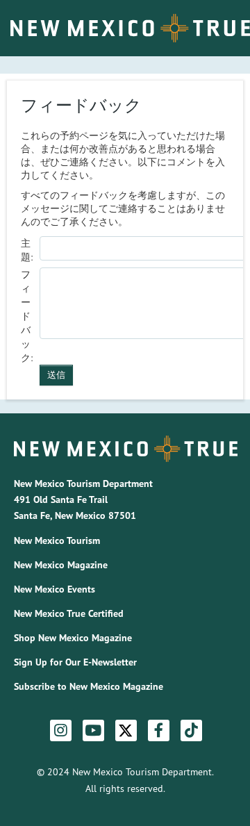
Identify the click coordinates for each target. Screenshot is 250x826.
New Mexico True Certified (69, 613)
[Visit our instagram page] (60, 731)
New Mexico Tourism (57, 540)
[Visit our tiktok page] (191, 731)
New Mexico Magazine (61, 565)
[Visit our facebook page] (158, 731)
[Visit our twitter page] (125, 730)
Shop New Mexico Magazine (73, 637)
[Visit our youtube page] (93, 731)
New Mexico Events (54, 589)
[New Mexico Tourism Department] (126, 449)
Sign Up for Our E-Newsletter (75, 662)
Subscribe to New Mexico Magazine (88, 686)
